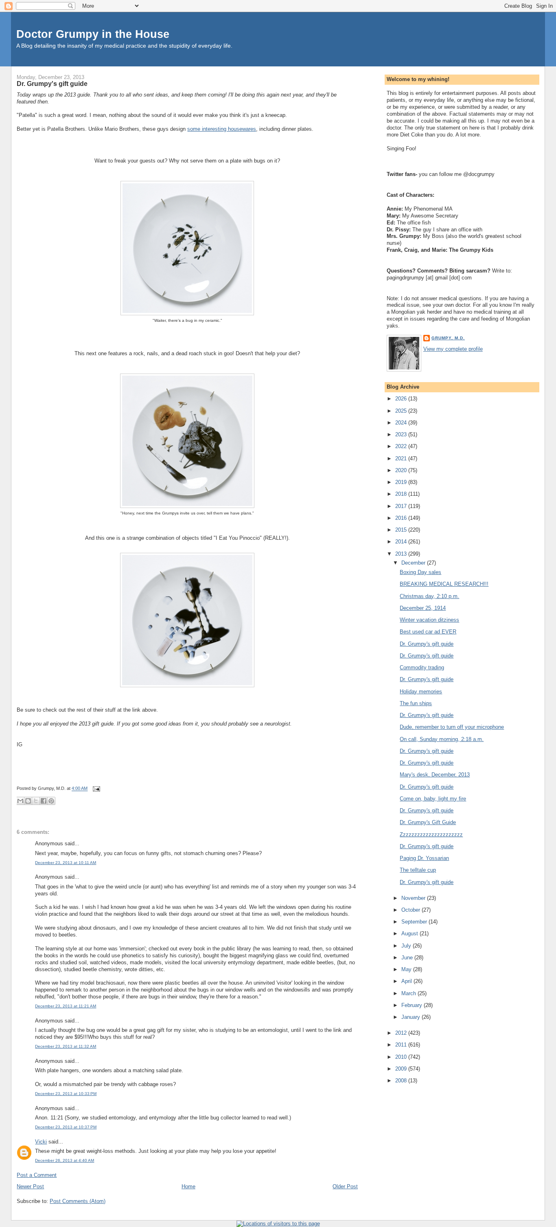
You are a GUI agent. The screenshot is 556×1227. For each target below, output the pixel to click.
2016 (401, 518)
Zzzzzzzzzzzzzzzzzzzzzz (431, 834)
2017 (401, 506)
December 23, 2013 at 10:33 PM (65, 1093)
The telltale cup (418, 870)
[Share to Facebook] (43, 801)
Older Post (345, 1186)
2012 (401, 1033)
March (409, 993)
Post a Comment (37, 1175)
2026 (401, 399)
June (407, 957)
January (411, 1017)
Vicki (41, 1142)
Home (188, 1186)
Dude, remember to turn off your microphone (452, 727)
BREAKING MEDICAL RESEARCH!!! (444, 584)
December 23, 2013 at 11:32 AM (65, 1046)
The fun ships (416, 703)
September (415, 922)
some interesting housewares (221, 129)
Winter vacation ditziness (429, 620)
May (407, 969)
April (407, 981)
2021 (401, 458)
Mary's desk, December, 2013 (435, 775)
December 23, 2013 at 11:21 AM (65, 1006)
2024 (401, 423)
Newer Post (30, 1186)
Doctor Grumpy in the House (92, 34)
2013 (401, 554)
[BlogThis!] (28, 801)
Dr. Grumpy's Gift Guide (428, 822)
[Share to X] (36, 801)
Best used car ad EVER (428, 632)
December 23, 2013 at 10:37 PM (65, 1127)
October (411, 910)
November (414, 898)
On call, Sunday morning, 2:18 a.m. (442, 739)
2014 (401, 542)
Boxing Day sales (420, 572)
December (414, 563)
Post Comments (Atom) (77, 1201)
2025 (401, 411)
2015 (401, 530)
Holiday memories (421, 691)
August (410, 933)
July (407, 946)
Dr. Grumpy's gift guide (52, 83)
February (412, 1005)
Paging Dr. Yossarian (424, 858)
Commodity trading (422, 667)
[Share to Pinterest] (51, 801)
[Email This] (20, 801)
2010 (401, 1057)
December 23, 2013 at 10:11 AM (65, 862)
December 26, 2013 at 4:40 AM (64, 1160)
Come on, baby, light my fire (433, 799)
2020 (401, 470)
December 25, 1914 (423, 608)
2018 (401, 494)
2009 (401, 1069)
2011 (401, 1045)
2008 (401, 1080)
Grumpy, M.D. (448, 338)
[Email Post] (95, 788)
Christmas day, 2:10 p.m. (429, 596)
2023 (401, 434)
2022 (401, 446)
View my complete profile (453, 349)
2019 (401, 482)
